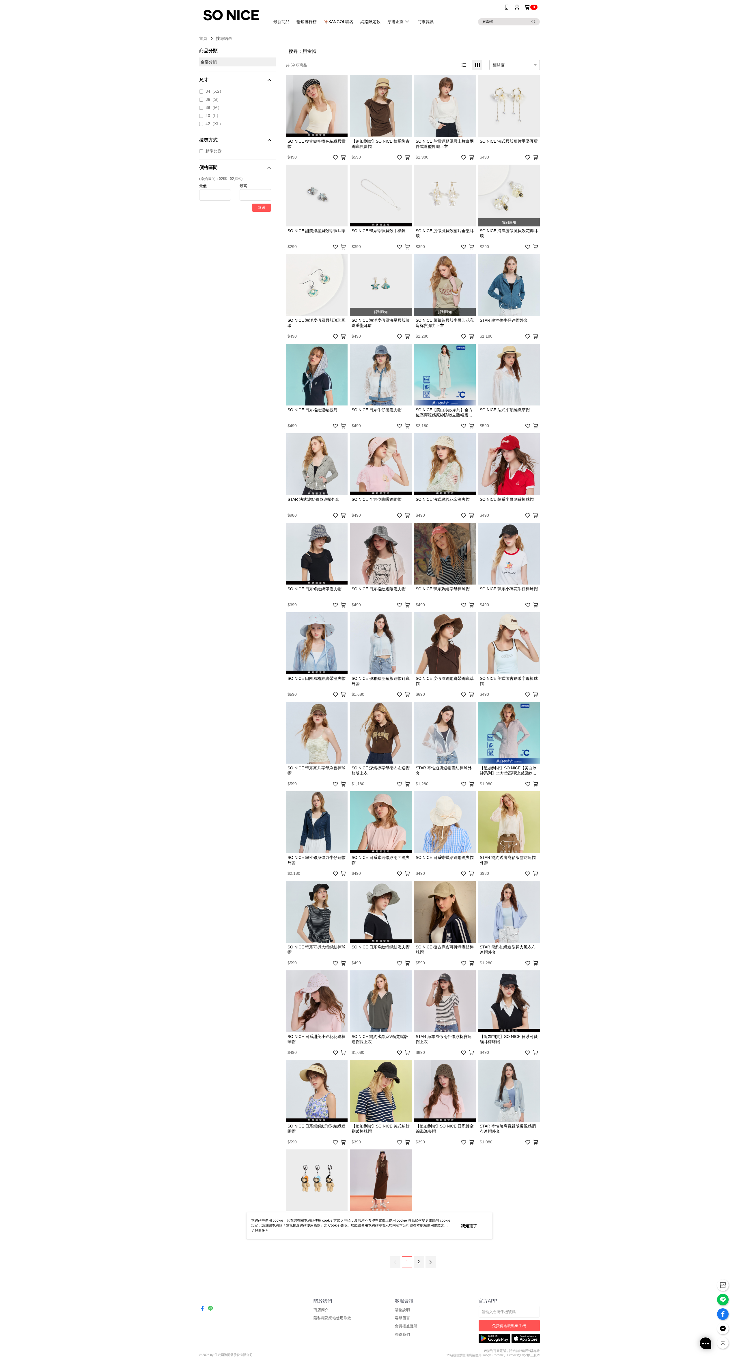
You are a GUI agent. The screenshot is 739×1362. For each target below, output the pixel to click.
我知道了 (469, 1225)
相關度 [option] (498, 65)
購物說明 (402, 1310)
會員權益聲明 (406, 1326)
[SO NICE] (231, 15)
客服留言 (402, 1318)
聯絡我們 (402, 1334)
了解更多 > (259, 1230)
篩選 (261, 207)
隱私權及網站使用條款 (332, 1318)
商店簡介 (321, 1310)
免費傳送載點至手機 (509, 1326)
